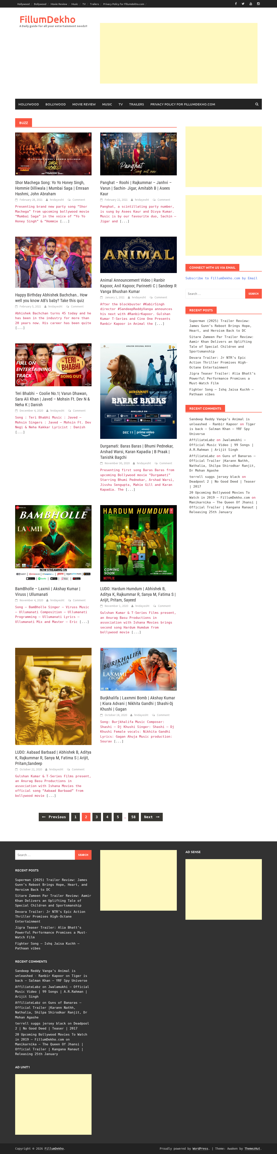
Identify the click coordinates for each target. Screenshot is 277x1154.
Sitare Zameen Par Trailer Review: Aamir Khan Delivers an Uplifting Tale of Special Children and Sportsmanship (53, 900)
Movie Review (59, 4)
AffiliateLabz (202, 440)
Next (149, 817)
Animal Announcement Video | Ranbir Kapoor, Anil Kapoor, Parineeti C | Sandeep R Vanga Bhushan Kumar (138, 286)
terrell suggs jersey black (214, 477)
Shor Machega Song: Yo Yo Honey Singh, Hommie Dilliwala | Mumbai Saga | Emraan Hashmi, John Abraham (52, 188)
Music (74, 4)
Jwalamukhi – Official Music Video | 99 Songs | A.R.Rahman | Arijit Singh (221, 445)
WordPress (200, 1148)
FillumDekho (47, 19)
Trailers (94, 4)
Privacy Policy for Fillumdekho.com (123, 4)
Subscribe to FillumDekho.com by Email (221, 278)
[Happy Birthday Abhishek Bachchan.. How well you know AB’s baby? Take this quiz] (53, 262)
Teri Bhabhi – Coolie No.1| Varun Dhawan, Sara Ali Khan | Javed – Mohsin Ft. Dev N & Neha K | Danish (52, 399)
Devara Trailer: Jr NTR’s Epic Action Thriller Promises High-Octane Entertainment (218, 362)
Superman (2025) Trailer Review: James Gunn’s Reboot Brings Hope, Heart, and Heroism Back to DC (220, 326)
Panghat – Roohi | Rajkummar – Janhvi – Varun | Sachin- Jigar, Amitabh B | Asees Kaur (136, 188)
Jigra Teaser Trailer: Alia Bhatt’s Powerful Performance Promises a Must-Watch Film (222, 378)
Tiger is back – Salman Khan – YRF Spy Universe (222, 429)
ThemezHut (252, 1148)
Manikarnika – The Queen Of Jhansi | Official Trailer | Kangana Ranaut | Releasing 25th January (223, 507)
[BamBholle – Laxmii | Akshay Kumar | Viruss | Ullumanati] (53, 543)
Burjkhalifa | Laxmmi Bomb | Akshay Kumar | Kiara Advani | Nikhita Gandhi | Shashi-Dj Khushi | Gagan (137, 703)
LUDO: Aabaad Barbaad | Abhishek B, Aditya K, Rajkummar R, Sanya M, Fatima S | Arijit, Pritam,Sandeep (53, 758)
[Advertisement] (179, 53)
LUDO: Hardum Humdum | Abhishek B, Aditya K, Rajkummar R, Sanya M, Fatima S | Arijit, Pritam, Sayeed (138, 594)
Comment (78, 200)
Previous (56, 817)
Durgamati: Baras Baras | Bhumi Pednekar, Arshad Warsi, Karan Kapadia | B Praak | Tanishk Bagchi (136, 451)
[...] (65, 221)
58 (133, 817)
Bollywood (40, 4)
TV (84, 4)
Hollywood (23, 4)
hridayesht (57, 200)
